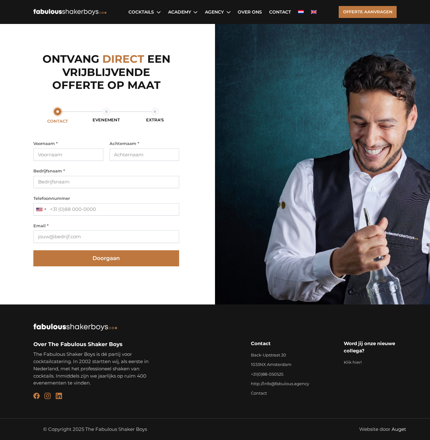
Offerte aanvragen (368, 11)
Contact (280, 12)
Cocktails (141, 12)
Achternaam (124, 143)
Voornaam (45, 143)
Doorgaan (106, 258)
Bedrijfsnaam (49, 170)
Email (40, 225)
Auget (399, 429)
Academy (179, 12)
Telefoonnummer (51, 198)
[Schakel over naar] (301, 12)
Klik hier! (353, 362)
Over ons (250, 12)
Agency (214, 12)
